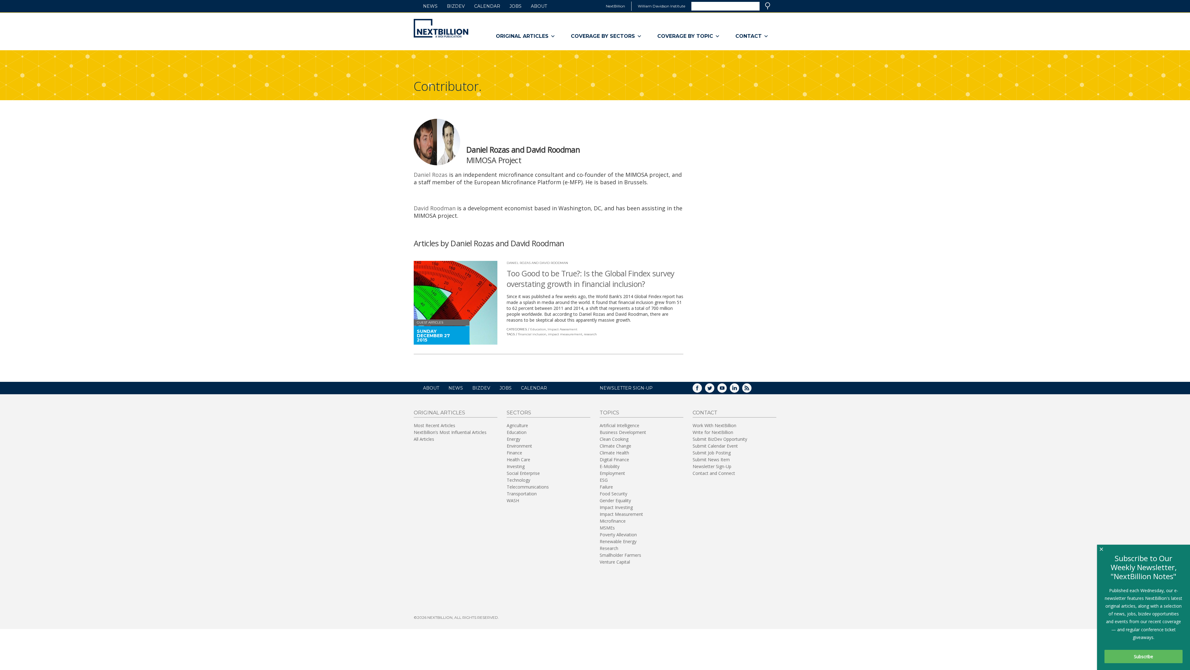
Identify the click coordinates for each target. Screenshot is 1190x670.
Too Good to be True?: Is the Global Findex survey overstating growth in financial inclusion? (590, 278)
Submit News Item (711, 459)
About (539, 6)
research (590, 334)
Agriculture (517, 425)
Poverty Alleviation (618, 535)
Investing (516, 466)
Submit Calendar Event (715, 446)
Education (538, 329)
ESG (604, 480)
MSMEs (607, 528)
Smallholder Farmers (620, 555)
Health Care (518, 459)
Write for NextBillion (713, 432)
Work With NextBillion (714, 425)
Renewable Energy (618, 541)
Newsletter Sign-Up (712, 466)
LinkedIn (738, 390)
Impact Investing (616, 507)
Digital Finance (614, 459)
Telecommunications (528, 487)
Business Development (623, 432)
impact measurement (565, 334)
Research (609, 548)
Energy (513, 439)
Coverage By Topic (685, 36)
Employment (612, 473)
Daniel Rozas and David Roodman (537, 263)
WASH (513, 500)
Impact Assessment (562, 329)
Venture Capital (615, 562)
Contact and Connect (714, 473)
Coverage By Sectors (603, 36)
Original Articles (522, 36)
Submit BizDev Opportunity (720, 439)
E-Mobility (609, 466)
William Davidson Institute (661, 6)
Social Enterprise (523, 473)
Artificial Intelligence (619, 425)
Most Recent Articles (434, 425)
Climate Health (614, 453)
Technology (518, 480)
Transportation (522, 494)
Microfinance (613, 521)
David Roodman (435, 208)
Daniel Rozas (430, 174)
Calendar (487, 6)
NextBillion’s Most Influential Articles (450, 432)
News (430, 6)
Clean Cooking (614, 439)
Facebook (701, 390)
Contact (748, 36)
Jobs (515, 6)
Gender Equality (615, 500)
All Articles (424, 439)
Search (767, 6)
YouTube (726, 390)
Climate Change (615, 446)
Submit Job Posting (712, 453)
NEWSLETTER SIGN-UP (626, 388)
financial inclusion (532, 334)
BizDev (456, 6)
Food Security (613, 494)
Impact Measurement (621, 514)
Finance (514, 453)
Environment (519, 446)
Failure (606, 487)
